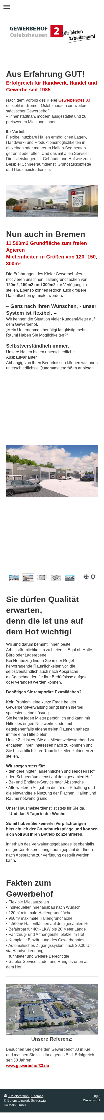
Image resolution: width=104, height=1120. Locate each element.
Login (96, 1096)
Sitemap (37, 1096)
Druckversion (19, 1096)
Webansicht (91, 1100)
